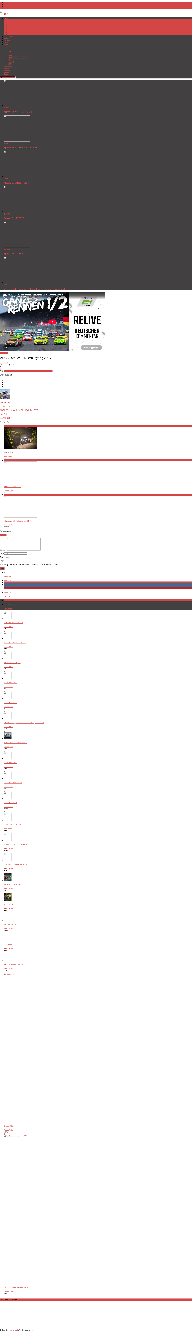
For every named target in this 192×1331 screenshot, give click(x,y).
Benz (14, 371)
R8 (49, 371)
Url (1, 561)
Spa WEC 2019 (6, 418)
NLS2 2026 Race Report (16, 182)
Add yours (3, 535)
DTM (9, 30)
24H (5, 371)
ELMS (10, 24)
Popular (7, 604)
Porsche (45, 371)
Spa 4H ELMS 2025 (14, 218)
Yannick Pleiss (8, 456)
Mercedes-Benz (38, 371)
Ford (21, 371)
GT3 (24, 371)
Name (2, 553)
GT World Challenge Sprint (17, 28)
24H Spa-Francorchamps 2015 (14, 964)
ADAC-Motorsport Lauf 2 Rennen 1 (16, 844)
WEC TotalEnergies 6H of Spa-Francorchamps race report (34, 288)
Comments (8, 609)
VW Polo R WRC (11, 452)
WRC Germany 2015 (11, 904)
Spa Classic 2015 (10, 924)
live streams (8, 36)
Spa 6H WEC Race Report (13, 783)
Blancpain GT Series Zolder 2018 (18, 521)
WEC (9, 22)
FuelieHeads (14, 1330)
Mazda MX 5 (8, 944)
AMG (8, 371)
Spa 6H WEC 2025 (14, 253)
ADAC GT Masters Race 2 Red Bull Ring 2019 (19, 410)
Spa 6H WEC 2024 (10, 803)
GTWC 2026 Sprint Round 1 (19, 112)
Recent (7, 600)
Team (6, 44)
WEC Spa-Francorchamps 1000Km (16, 1288)
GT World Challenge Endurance (18, 26)
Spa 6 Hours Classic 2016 (12, 884)
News (6, 18)
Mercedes (29, 371)
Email (2, 557)
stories (6, 38)
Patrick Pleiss (4, 363)
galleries (7, 40)
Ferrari (18, 371)
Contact (6, 42)
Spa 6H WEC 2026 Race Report (20, 147)
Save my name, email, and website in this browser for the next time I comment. (30, 565)
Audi (11, 371)
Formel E (11, 32)
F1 (9, 20)
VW (51, 371)
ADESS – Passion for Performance (15, 743)
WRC (9, 34)
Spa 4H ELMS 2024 (10, 763)
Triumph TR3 (8, 1126)
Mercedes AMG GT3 (12, 487)
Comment (3, 550)
